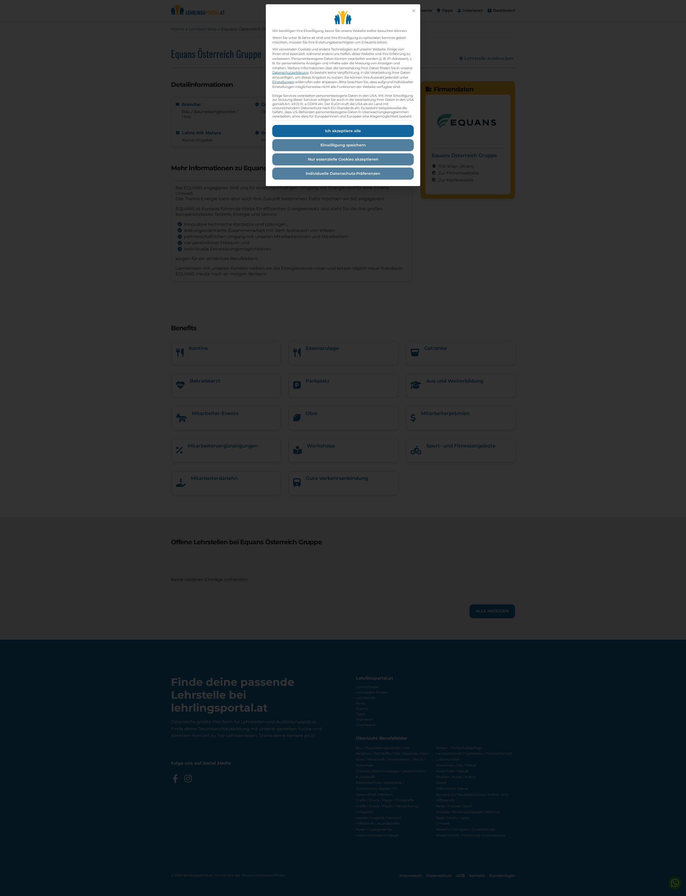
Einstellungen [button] (283, 82)
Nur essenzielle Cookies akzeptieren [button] (343, 159)
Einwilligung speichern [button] (343, 145)
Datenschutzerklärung (290, 73)
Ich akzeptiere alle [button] (343, 130)
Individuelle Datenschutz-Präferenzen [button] (343, 173)
